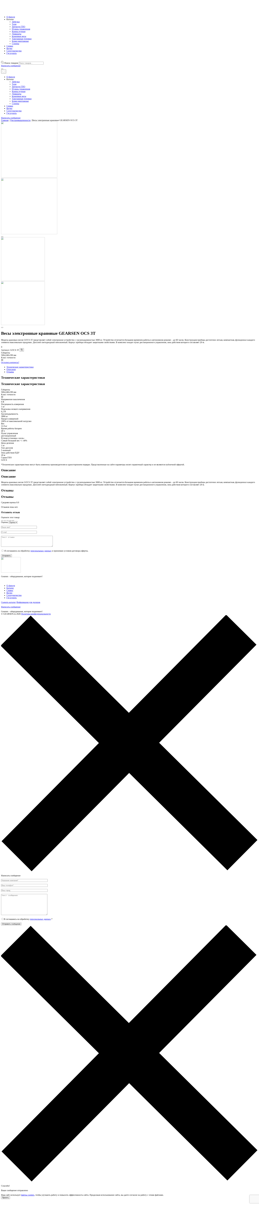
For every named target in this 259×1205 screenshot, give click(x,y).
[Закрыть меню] (3, 71)
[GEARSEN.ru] (11, 572)
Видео (9, 48)
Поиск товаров (11, 63)
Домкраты (16, 34)
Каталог (10, 588)
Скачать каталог (8, 602)
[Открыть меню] (2, 68)
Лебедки (16, 22)
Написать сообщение (11, 607)
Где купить (11, 53)
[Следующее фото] (2, 327)
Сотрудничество (14, 51)
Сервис (9, 46)
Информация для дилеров (28, 602)
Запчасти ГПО (18, 26)
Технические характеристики (20, 367)
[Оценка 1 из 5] (2, 520)
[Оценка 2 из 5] (5, 520)
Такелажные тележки (22, 39)
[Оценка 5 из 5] (13, 520)
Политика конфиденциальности (36, 614)
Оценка (4, 522)
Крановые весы (19, 36)
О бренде (10, 17)
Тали (14, 24)
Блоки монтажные (20, 41)
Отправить (6, 556)
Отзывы (10, 372)
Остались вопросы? (10, 362)
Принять (5, 1198)
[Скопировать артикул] (22, 350)
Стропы (15, 43)
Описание (11, 369)
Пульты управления (21, 29)
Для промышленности (20, 120)
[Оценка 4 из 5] (10, 520)
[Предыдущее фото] (2, 236)
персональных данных (40, 551)
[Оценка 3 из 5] (7, 520)
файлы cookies (27, 1195)
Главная (4, 120)
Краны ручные (18, 31)
